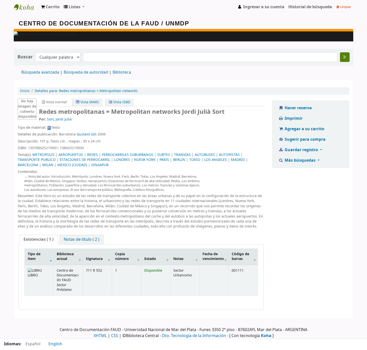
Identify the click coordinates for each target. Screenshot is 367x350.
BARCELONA (28, 165)
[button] (50, 7)
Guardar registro (301, 150)
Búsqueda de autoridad (86, 72)
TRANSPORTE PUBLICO (37, 159)
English (55, 344)
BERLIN (179, 159)
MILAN (47, 165)
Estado (150, 258)
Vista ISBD (121, 102)
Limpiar (345, 6)
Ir (344, 57)
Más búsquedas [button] (300, 160)
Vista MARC (89, 102)
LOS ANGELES (215, 159)
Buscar (25, 57)
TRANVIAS (182, 154)
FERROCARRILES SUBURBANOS (127, 154)
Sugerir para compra (305, 139)
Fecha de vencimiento (213, 256)
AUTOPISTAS (229, 154)
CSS (114, 336)
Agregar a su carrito (304, 129)
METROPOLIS (43, 154)
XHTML (100, 336)
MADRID (238, 159)
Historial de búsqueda (310, 7)
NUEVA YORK (145, 159)
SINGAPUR (100, 165)
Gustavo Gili (87, 134)
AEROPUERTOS (70, 154)
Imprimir (293, 118)
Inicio (24, 91)
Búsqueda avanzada (40, 72)
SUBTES (163, 154)
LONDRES (122, 159)
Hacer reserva (298, 108)
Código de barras (240, 256)
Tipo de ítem (34, 256)
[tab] (38, 239)
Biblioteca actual (65, 256)
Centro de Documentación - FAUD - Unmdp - (26, 7)
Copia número (122, 256)
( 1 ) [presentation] (38, 239)
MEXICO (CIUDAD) (72, 165)
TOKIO (194, 159)
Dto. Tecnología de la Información (194, 336)
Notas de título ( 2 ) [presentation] (81, 239)
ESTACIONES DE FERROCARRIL (85, 159)
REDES (92, 154)
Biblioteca (122, 72)
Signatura (94, 258)
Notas (178, 258)
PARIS (164, 159)
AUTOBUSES (205, 154)
